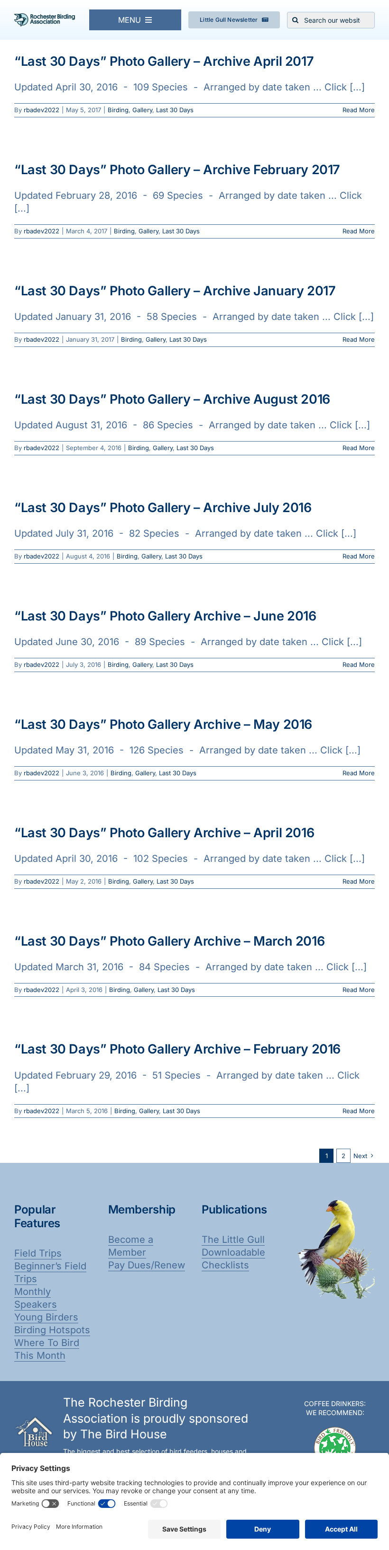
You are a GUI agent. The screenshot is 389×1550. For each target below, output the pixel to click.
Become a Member (130, 1246)
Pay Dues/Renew (146, 1265)
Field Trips (38, 1253)
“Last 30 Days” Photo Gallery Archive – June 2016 (165, 616)
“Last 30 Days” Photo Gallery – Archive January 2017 (174, 291)
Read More (359, 110)
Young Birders (46, 1317)
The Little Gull (233, 1239)
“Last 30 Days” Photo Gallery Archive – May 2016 (163, 724)
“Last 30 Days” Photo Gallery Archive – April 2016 (164, 833)
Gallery (142, 110)
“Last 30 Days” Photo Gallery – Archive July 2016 (163, 507)
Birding (118, 110)
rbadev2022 (41, 110)
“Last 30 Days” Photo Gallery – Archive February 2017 (177, 169)
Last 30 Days (175, 110)
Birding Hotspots (52, 1330)
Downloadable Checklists (233, 1259)
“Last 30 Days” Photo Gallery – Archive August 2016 (172, 399)
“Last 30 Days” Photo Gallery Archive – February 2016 (177, 1049)
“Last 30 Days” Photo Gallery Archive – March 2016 (169, 941)
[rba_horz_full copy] (44, 18)
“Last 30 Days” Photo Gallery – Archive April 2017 (164, 61)
